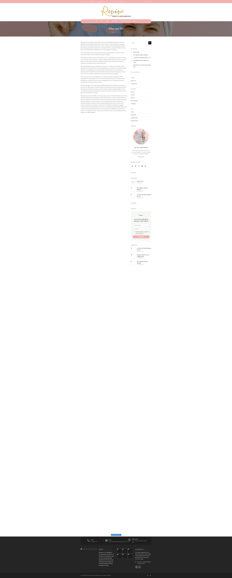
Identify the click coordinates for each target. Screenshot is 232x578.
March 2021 (133, 80)
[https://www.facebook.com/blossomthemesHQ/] (132, 166)
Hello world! (136, 52)
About (101, 21)
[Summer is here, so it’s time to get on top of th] (38, 380)
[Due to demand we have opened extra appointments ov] (38, 423)
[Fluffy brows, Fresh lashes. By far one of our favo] (116, 380)
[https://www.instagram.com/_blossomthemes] (139, 166)
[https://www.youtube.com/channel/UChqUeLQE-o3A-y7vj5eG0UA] (142, 166)
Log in (132, 111)
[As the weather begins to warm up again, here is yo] (38, 467)
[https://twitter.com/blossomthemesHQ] (135, 166)
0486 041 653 (85, 1)
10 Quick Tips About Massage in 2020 (141, 57)
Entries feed (133, 114)
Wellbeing (133, 103)
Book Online (114, 21)
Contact (135, 21)
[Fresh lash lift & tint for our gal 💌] (116, 423)
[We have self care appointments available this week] (38, 511)
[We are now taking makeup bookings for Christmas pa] (193, 380)
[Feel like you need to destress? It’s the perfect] (193, 511)
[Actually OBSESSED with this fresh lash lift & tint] (193, 467)
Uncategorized (134, 100)
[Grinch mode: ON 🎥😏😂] (116, 292)
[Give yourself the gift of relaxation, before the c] (193, 292)
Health (132, 91)
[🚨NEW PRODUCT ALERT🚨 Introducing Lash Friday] (193, 423)
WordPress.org (134, 120)
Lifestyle (133, 94)
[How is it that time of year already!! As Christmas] (38, 336)
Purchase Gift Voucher (125, 21)
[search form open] (150, 1)
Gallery (107, 21)
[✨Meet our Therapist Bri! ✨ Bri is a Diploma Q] (116, 336)
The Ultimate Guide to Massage (140, 55)
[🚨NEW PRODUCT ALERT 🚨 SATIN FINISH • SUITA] (193, 336)
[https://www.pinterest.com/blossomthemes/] (145, 166)
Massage (133, 97)
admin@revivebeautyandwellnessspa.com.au (99, 1)
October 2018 (134, 83)
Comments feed (134, 117)
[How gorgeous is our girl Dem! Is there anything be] (116, 511)
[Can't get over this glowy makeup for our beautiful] (116, 467)
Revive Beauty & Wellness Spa (95, 575)
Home (96, 21)
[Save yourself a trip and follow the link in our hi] (38, 292)
